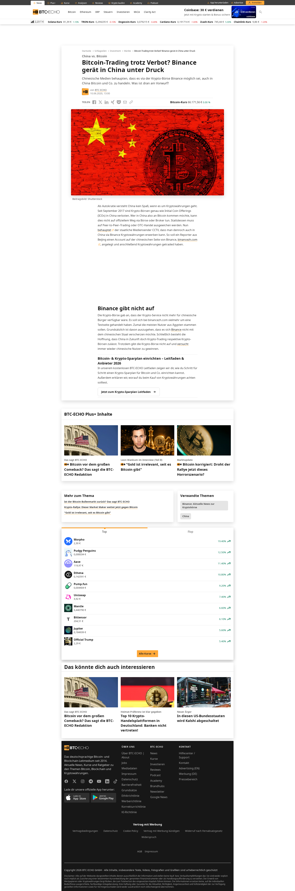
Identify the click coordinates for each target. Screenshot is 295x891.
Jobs (124, 763)
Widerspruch (149, 837)
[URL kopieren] (131, 102)
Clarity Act (150, 12)
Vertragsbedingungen (85, 830)
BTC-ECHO (101, 90)
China (185, 516)
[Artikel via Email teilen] (125, 102)
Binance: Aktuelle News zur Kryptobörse (198, 505)
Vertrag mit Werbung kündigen (162, 830)
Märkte (127, 51)
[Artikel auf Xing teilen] (113, 102)
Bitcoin (72, 12)
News (153, 753)
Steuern (108, 12)
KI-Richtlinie (129, 812)
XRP (97, 12)
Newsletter (157, 791)
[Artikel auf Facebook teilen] (94, 102)
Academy (156, 781)
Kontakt (184, 763)
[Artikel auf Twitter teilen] (100, 102)
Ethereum (85, 12)
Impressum (129, 774)
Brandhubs (157, 786)
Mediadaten (129, 768)
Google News (158, 797)
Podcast (155, 775)
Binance (176, 329)
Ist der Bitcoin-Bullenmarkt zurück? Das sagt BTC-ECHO (97, 501)
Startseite (86, 51)
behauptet (104, 230)
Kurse (154, 759)
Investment (115, 51)
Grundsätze (129, 790)
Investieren (123, 12)
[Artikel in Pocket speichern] (119, 102)
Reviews (155, 770)
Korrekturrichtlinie (134, 807)
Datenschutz (130, 779)
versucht (182, 344)
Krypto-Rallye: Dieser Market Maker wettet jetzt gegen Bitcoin (101, 507)
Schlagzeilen (101, 51)
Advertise (238, 2)
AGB (139, 851)
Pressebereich (188, 779)
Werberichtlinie (131, 801)
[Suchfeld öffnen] (260, 12)
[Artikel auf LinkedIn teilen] (106, 102)
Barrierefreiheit (132, 785)
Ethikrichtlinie (130, 796)
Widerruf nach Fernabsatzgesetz (203, 830)
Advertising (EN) (189, 768)
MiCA (137, 12)
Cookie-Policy (130, 830)
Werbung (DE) (188, 774)
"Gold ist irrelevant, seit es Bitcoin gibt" (87, 512)
